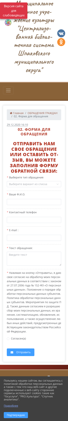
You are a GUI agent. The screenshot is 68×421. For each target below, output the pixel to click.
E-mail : (14, 230)
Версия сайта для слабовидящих (14, 10)
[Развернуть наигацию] (8, 90)
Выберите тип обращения (26, 177)
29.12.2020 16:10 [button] (17, 124)
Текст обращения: (21, 248)
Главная (18, 113)
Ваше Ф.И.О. (17, 194)
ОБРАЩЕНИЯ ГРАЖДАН (42, 113)
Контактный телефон (23, 212)
